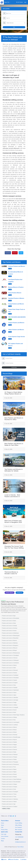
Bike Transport (18, 829)
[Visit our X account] (13, 816)
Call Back (23, 859)
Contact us (19, 592)
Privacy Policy (4, 829)
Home (2, 823)
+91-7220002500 (19, 837)
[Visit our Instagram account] (15, 816)
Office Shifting (18, 825)
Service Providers (14, 859)
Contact (3, 838)
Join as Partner (4, 836)
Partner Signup (9, 592)
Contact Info (18, 831)
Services (17, 820)
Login (25, 2)
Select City (6, 2)
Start (14, 27)
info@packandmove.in (20, 842)
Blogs (2, 840)
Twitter (21, 252)
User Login (3, 834)
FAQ (2, 827)
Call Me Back (14, 367)
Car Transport (18, 827)
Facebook (7, 252)
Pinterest (15, 252)
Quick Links (4, 831)
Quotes (5, 859)
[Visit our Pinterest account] (10, 816)
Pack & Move (5, 820)
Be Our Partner (19, 2)
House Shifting (18, 823)
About (2, 825)
